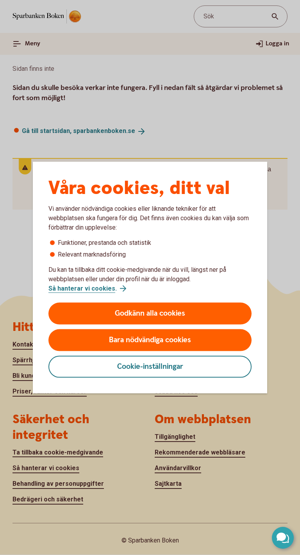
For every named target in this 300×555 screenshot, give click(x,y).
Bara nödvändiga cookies (150, 340)
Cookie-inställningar (150, 367)
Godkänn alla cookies (150, 313)
